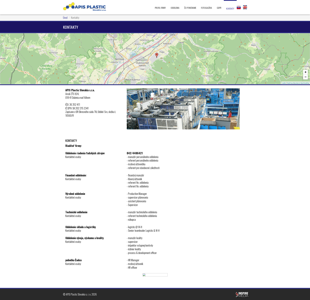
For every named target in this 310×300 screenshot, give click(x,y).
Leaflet (284, 83)
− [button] (306, 77)
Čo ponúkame (190, 7)
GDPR (219, 7)
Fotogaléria (206, 7)
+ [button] (306, 72)
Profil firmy (160, 7)
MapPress (290, 83)
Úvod (65, 18)
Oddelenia (175, 7)
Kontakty (230, 8)
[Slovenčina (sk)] (239, 7)
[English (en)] (245, 7)
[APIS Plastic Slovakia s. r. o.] (84, 6)
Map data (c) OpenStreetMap (301, 83)
